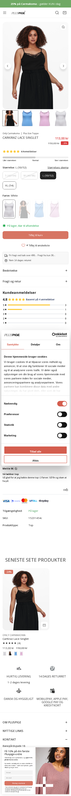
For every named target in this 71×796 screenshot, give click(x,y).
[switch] (62, 414)
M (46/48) (29, 175)
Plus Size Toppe (31, 133)
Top (30, 525)
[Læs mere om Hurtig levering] (19, 668)
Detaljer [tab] (35, 344)
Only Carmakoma (11, 133)
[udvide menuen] (5, 12)
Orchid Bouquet (54, 209)
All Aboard (39, 209)
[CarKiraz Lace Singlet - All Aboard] (16, 653)
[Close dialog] (67, 749)
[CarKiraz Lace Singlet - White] (5, 653)
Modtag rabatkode (18, 783)
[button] (64, 12)
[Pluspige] (18, 12)
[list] (35, 65)
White (9, 209)
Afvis (35, 460)
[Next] (63, 66)
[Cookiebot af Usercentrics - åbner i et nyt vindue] (52, 335)
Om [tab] (58, 344)
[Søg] (57, 12)
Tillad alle (35, 451)
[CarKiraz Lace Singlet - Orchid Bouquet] (21, 653)
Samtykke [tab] (13, 344)
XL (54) (9, 185)
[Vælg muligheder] (44, 625)
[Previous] (7, 66)
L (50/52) (48, 175)
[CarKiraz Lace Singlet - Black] (10, 653)
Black (24, 209)
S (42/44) (10, 175)
